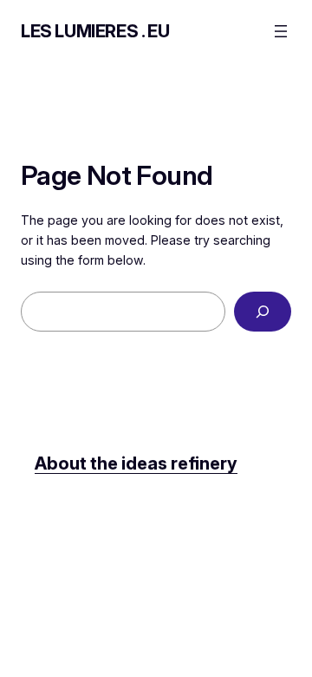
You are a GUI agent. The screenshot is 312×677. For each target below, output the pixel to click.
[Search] (262, 312)
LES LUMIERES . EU (95, 31)
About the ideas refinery (136, 463)
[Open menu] (280, 31)
